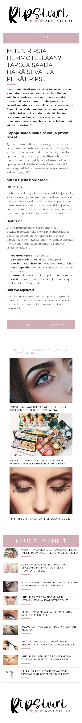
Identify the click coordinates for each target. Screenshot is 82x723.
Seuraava (58, 324)
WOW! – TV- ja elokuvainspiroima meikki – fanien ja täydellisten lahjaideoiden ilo (38, 462)
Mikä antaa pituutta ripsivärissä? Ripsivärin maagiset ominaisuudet (45, 673)
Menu (42, 37)
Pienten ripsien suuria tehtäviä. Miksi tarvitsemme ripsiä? (46, 613)
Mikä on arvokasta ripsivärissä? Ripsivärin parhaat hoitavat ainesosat (48, 643)
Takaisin (23, 324)
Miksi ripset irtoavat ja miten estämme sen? (40, 518)
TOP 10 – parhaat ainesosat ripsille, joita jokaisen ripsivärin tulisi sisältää (38, 408)
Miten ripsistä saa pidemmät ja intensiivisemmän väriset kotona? (44, 599)
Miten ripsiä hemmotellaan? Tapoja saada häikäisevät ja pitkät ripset (46, 658)
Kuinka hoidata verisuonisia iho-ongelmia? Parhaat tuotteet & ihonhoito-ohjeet (44, 567)
